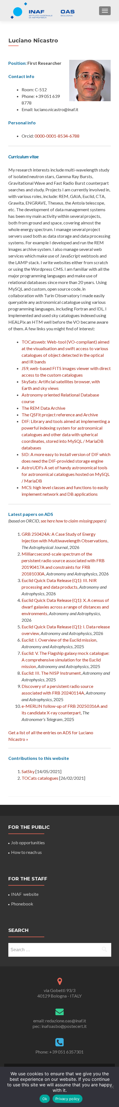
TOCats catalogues (40, 778)
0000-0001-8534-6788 (57, 135)
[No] (112, 1087)
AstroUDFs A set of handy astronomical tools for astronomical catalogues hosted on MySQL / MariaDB (66, 474)
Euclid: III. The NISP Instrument (51, 673)
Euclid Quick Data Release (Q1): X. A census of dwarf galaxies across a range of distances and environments (65, 606)
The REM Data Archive (43, 408)
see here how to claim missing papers (73, 520)
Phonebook (22, 903)
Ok (44, 1099)
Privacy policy (67, 1099)
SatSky (28, 771)
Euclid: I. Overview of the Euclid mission (59, 639)
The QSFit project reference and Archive (60, 414)
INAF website (24, 894)
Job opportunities (28, 842)
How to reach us (26, 852)
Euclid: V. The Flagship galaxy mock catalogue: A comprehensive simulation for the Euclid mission (65, 659)
